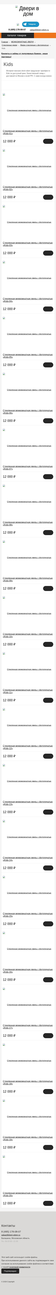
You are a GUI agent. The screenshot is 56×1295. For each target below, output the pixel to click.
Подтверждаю (10, 1271)
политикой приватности (19, 1267)
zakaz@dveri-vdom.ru (39, 30)
